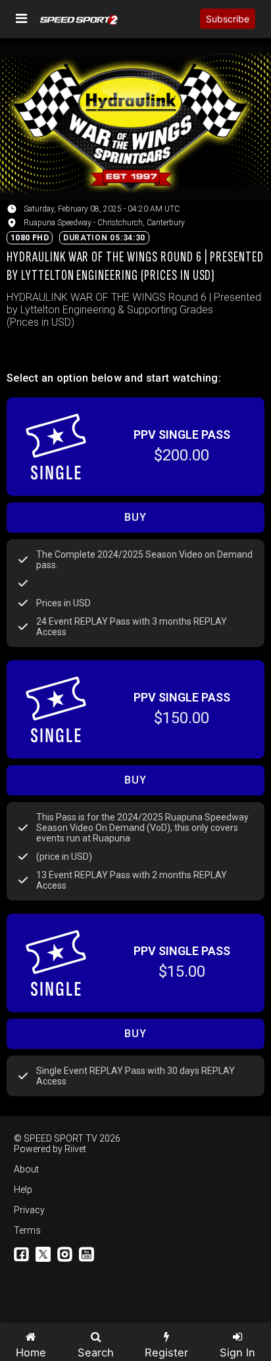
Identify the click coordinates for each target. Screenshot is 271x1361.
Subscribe (227, 18)
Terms (27, 1230)
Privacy (29, 1210)
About (26, 1169)
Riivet (75, 1149)
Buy (135, 517)
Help (23, 1189)
